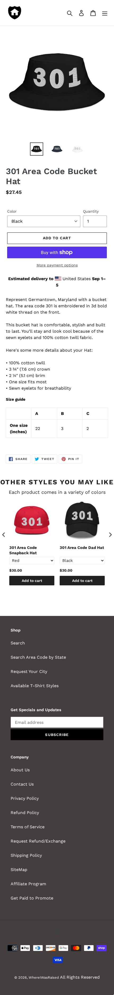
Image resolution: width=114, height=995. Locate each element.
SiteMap (19, 869)
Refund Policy (25, 812)
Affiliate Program (28, 883)
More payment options (57, 265)
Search (18, 642)
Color (12, 211)
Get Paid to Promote (32, 898)
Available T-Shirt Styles (35, 685)
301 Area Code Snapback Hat (23, 550)
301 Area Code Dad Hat (82, 547)
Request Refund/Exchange (38, 841)
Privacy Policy (25, 798)
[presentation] (3, 534)
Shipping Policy (26, 855)
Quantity (91, 211)
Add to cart (32, 580)
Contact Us (22, 784)
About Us (20, 769)
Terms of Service (28, 826)
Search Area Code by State (38, 657)
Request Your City (29, 671)
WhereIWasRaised (44, 977)
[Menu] (105, 13)
